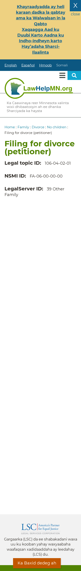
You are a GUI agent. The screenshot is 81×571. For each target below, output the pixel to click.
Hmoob (45, 65)
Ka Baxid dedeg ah (37, 563)
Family (23, 127)
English (10, 65)
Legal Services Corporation (40, 528)
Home (9, 127)
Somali (62, 65)
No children (56, 127)
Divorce (38, 127)
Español (28, 65)
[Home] (38, 88)
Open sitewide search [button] (74, 75)
